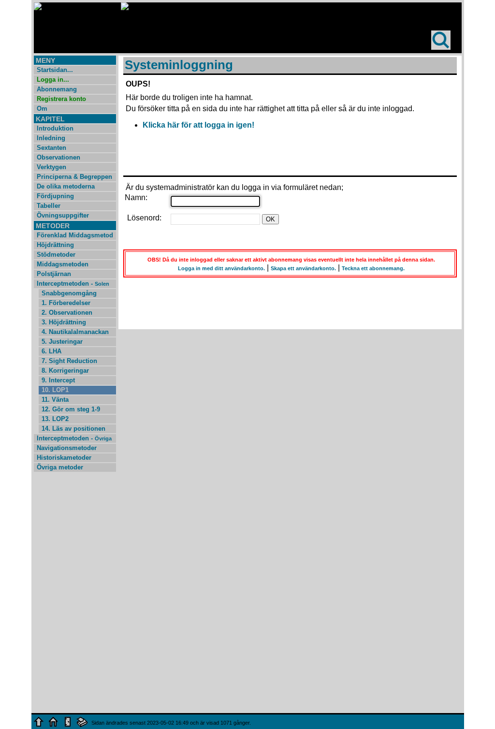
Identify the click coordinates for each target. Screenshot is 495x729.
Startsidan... (55, 69)
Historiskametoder (64, 457)
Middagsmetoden (62, 264)
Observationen (58, 157)
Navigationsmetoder (67, 448)
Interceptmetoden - (73, 283)
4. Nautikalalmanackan (75, 331)
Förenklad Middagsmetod (75, 235)
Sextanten (51, 147)
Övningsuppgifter (63, 215)
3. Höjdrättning (64, 322)
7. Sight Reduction (69, 360)
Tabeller (48, 205)
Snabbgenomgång (69, 293)
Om (42, 108)
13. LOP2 (55, 419)
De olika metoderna (66, 186)
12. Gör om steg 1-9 (71, 409)
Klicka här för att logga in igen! (198, 125)
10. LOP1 (55, 390)
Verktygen (51, 167)
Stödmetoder (56, 254)
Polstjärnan (54, 273)
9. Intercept (58, 380)
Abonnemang (57, 89)
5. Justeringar (62, 341)
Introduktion (55, 128)
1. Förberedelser (66, 302)
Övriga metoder (60, 467)
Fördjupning (55, 196)
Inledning (51, 138)
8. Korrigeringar (65, 370)
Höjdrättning (55, 244)
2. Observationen (67, 312)
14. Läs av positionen (73, 428)
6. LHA (51, 351)
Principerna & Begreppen (74, 176)
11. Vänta (55, 399)
